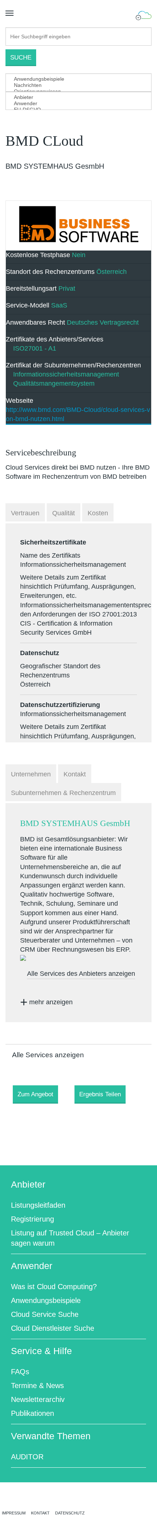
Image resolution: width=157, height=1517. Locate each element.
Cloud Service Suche (44, 1314)
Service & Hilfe (41, 1351)
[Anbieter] (73, 97)
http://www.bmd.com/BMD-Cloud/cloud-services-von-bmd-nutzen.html (78, 414)
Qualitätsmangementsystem (54, 383)
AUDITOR (27, 1457)
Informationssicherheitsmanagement (66, 374)
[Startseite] (143, 16)
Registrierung (32, 1219)
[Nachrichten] (73, 85)
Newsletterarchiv (38, 1399)
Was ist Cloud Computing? (54, 1287)
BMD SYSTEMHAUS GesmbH (75, 823)
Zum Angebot (35, 1094)
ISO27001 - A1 (34, 348)
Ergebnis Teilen (100, 1094)
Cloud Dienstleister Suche (52, 1328)
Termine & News (37, 1386)
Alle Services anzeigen (48, 1055)
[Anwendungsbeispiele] (73, 79)
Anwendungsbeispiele (46, 1300)
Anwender (31, 1266)
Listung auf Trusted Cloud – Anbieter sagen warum (70, 1238)
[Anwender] (73, 103)
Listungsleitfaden (38, 1205)
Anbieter (28, 1184)
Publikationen (32, 1413)
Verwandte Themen (51, 1436)
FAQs (20, 1372)
